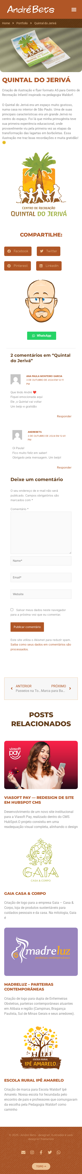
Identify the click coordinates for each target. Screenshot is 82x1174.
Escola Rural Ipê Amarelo (34, 1080)
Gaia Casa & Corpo (25, 893)
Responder (64, 416)
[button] (74, 9)
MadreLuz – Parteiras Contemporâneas (28, 987)
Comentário (20, 509)
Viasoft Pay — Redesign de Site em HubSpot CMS (39, 800)
